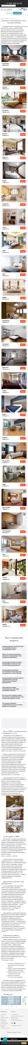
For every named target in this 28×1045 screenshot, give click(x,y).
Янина (4, 624)
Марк (4, 414)
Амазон (4, 87)
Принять (24, 1043)
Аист (3, 274)
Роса (3, 554)
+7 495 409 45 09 (14, 3)
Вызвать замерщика (17, 13)
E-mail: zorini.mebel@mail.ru (17, 1020)
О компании (3, 1014)
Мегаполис (6, 461)
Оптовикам (3, 1020)
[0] (21, 10)
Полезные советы (4, 1017)
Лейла (4, 391)
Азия (4, 250)
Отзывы (2, 1016)
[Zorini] (7, 9)
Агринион (5, 204)
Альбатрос (5, 63)
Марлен (4, 437)
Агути (4, 227)
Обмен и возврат (4, 1023)
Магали (4, 134)
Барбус (4, 297)
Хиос (3, 601)
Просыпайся (6, 507)
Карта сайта (3, 1025)
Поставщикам (4, 1022)
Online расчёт (9, 13)
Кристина (5, 367)
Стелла (4, 577)
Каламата (5, 110)
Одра (4, 484)
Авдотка (5, 157)
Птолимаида (6, 531)
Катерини (5, 344)
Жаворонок (6, 320)
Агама (4, 180)
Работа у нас (3, 1019)
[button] (11, 1006)
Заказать (23, 64)
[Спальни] (14, 53)
